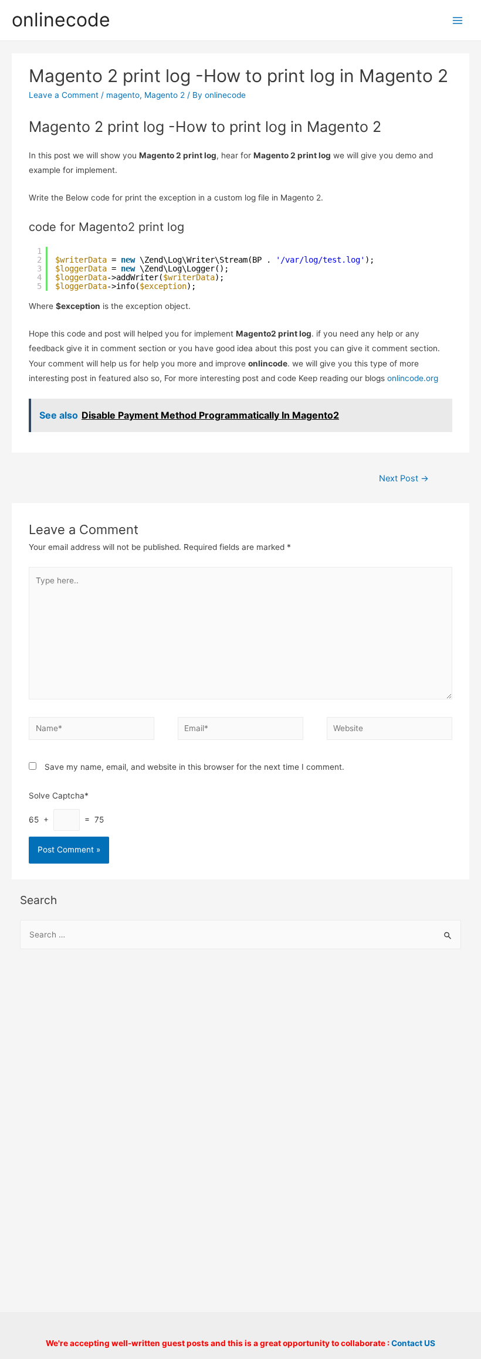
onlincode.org (412, 378)
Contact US (413, 1343)
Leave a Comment (64, 95)
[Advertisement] (241, 1053)
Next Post (404, 478)
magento (123, 95)
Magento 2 (164, 95)
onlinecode (61, 19)
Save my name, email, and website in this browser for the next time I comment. (194, 767)
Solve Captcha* (59, 795)
